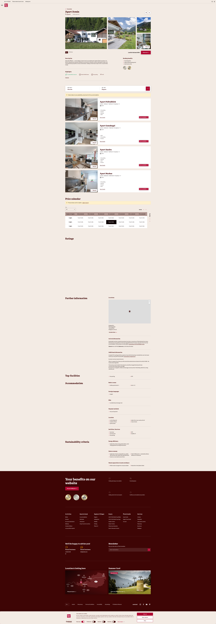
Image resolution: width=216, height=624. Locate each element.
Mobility (95, 521)
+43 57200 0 (8, 1)
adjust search (85, 202)
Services (139, 514)
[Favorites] (212, 1)
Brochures (139, 526)
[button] (130, 311)
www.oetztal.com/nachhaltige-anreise (136, 344)
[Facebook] (143, 604)
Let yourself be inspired (70, 528)
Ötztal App (139, 523)
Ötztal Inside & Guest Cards (18, 1)
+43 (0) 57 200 (68, 551)
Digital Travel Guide (127, 519)
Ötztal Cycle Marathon (113, 526)
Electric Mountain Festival (114, 528)
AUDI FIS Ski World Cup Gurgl (114, 519)
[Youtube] (147, 604)
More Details (102, 117)
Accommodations (83, 517)
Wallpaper (139, 528)
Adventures (82, 521)
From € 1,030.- (80, 218)
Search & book (84, 514)
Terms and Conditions (89, 604)
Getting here (27, 1)
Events (110, 514)
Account (125, 521)
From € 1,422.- (80, 226)
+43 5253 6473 (111, 328)
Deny (145, 620)
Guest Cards (125, 517)
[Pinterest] (150, 604)
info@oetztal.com (83, 551)
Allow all (145, 614)
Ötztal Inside (127, 514)
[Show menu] (2, 5)
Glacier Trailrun (112, 523)
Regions (95, 517)
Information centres (141, 521)
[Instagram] (140, 604)
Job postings (107, 604)
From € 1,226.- (80, 222)
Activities (68, 514)
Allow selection (145, 617)
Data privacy (80, 604)
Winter (66, 517)
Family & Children (68, 526)
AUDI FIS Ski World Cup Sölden (115, 517)
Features (67, 77)
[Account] (214, 1)
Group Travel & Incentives (85, 523)
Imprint (73, 604)
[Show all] (81, 120)
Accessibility (99, 604)
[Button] (149, 549)
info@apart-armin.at (113, 329)
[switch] (94, 622)
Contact (139, 517)
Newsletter (139, 519)
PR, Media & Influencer (117, 604)
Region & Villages (99, 514)
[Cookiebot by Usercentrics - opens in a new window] (69, 622)
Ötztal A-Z (96, 526)
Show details (120, 621)
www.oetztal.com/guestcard (129, 356)
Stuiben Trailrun (112, 521)
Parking (95, 523)
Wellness (67, 523)
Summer (67, 519)
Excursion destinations (69, 521)
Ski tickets (82, 519)
